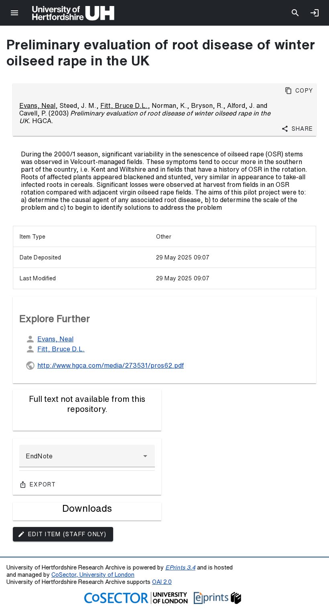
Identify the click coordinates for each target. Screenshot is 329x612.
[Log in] (314, 12)
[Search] (295, 12)
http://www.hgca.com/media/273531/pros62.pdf (110, 365)
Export (43, 484)
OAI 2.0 (162, 582)
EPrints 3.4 (180, 567)
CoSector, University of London (92, 574)
